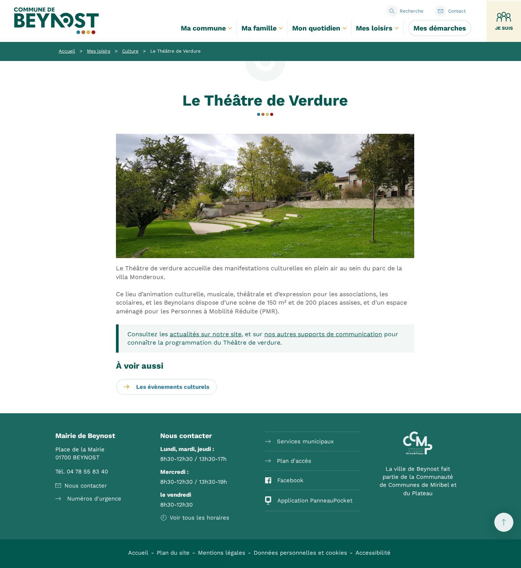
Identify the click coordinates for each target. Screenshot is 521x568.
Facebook (290, 480)
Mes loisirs (374, 28)
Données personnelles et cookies (300, 552)
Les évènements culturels (172, 386)
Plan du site (173, 552)
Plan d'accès (294, 460)
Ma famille (259, 28)
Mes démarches (439, 28)
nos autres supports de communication (323, 334)
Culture (130, 51)
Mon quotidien (316, 28)
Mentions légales (221, 552)
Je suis (504, 28)
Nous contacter (85, 485)
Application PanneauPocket (314, 500)
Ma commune (203, 28)
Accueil (67, 51)
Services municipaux (305, 441)
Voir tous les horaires (199, 517)
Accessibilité (373, 552)
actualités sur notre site (205, 334)
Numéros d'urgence (94, 498)
